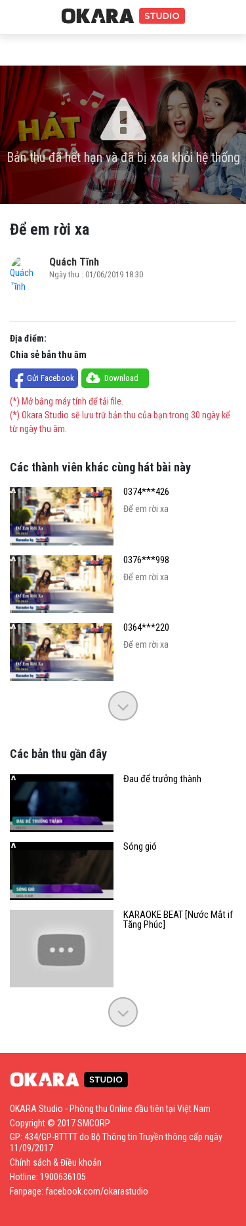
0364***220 (146, 628)
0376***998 (146, 560)
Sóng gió (140, 847)
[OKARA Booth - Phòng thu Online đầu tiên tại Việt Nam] (123, 16)
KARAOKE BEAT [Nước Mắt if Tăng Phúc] (178, 920)
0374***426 (146, 492)
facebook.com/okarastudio (96, 1191)
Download (121, 378)
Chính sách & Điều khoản (56, 1162)
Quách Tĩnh (74, 262)
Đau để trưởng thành (162, 779)
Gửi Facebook (50, 378)
